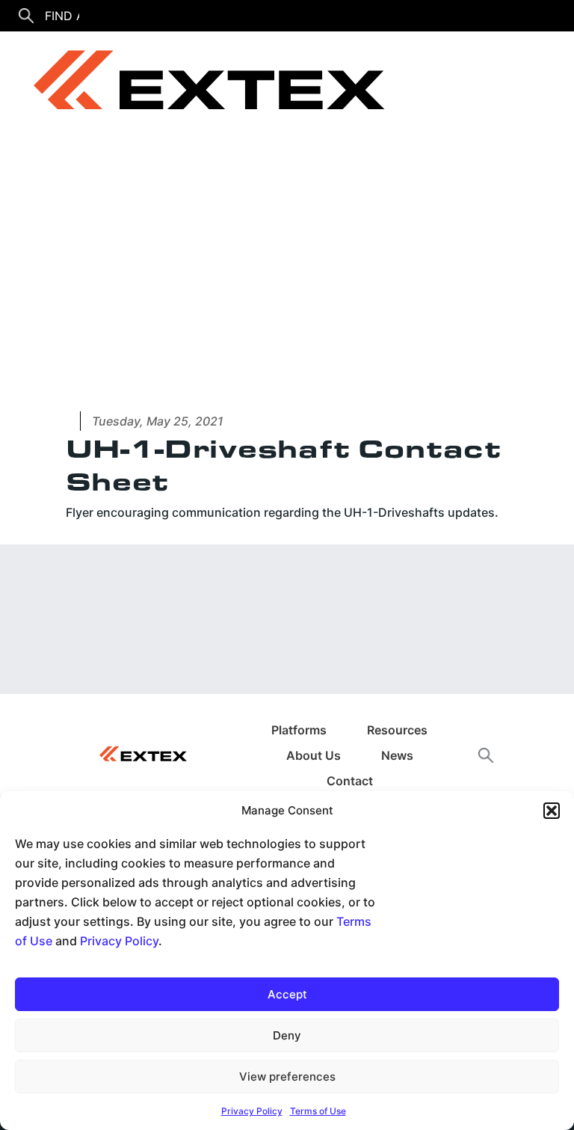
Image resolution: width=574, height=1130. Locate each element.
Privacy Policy (119, 940)
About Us (313, 755)
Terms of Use (318, 1111)
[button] (551, 810)
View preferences (287, 1076)
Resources (397, 729)
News (397, 755)
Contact (350, 780)
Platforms (299, 729)
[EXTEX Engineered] (198, 86)
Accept (287, 994)
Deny (287, 1035)
